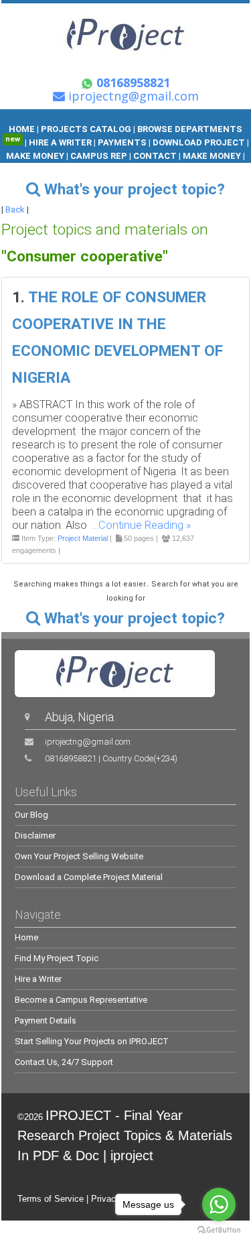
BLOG (109, 169)
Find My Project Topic (56, 958)
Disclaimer (35, 835)
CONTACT (155, 156)
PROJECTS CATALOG (86, 129)
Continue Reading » (144, 525)
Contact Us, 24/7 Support (64, 1062)
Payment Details (45, 1020)
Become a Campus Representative (81, 1000)
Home (26, 937)
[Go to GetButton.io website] (218, 1230)
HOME (22, 129)
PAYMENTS (122, 142)
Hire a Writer (38, 979)
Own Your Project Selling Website (79, 856)
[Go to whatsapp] (219, 1204)
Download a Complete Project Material (89, 877)
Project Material (83, 538)
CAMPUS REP (98, 156)
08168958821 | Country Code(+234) (111, 758)
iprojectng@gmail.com (88, 742)
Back (15, 209)
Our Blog (31, 815)
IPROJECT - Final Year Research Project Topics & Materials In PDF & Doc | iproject (124, 1135)
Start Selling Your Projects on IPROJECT (92, 1041)
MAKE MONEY (36, 156)
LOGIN (140, 169)
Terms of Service (50, 1199)
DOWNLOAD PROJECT (200, 142)
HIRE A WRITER (60, 142)
